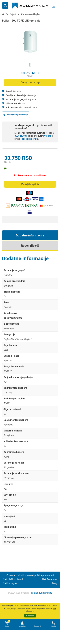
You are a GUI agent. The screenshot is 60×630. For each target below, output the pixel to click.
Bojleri (13, 14)
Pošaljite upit (28, 184)
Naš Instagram (10, 583)
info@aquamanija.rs (41, 592)
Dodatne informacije (30, 235)
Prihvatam (30, 615)
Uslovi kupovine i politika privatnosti (35, 575)
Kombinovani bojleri (30, 14)
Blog (54, 583)
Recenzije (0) (30, 245)
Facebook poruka (29, 139)
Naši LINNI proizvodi (13, 579)
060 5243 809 (20, 136)
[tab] (30, 235)
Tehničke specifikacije (17, 115)
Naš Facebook (49, 579)
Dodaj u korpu (28, 82)
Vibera (47, 136)
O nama (10, 575)
